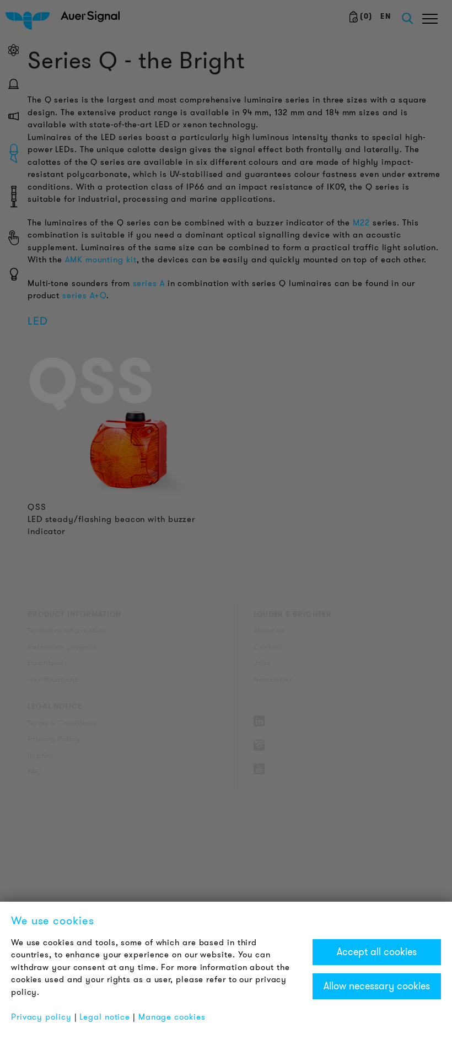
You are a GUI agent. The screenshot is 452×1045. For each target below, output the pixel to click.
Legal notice (104, 1017)
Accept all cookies (377, 952)
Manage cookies (172, 1017)
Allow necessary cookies (377, 986)
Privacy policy (41, 1017)
